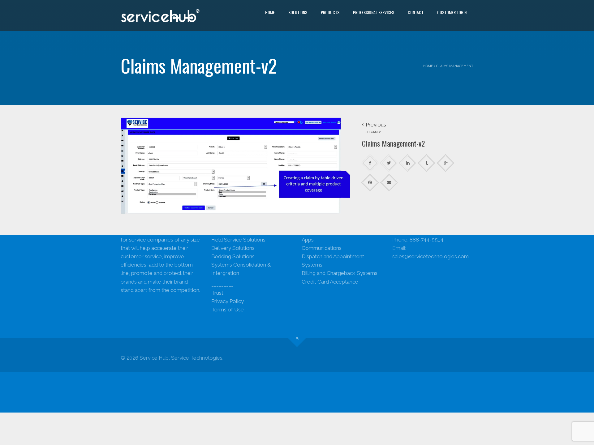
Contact (416, 12)
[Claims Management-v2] (237, 165)
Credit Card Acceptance (330, 282)
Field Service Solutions (238, 240)
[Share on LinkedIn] (408, 163)
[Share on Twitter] (389, 163)
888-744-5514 (426, 240)
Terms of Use (227, 309)
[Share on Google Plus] (445, 163)
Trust (217, 293)
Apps (308, 240)
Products (330, 12)
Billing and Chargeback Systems (339, 273)
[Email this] (389, 182)
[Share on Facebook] (370, 163)
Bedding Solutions (233, 256)
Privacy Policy (227, 301)
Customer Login (452, 12)
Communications (322, 248)
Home (270, 12)
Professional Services (373, 12)
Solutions (297, 12)
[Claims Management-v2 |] (160, 15)
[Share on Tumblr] (427, 163)
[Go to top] (297, 338)
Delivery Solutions (233, 248)
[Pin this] (370, 182)
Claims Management (454, 66)
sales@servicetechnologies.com (430, 256)
